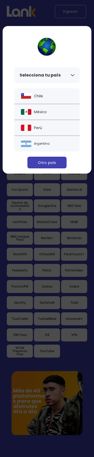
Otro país (47, 162)
